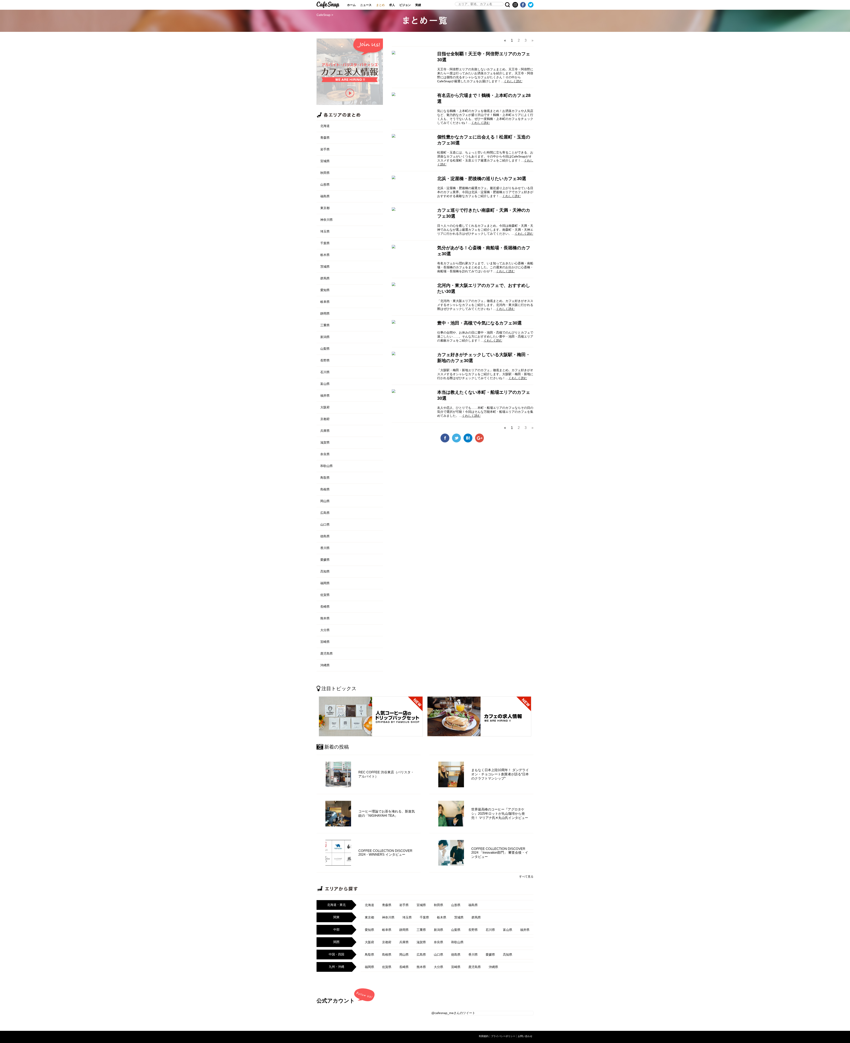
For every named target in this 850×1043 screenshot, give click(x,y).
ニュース (366, 5)
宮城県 (325, 161)
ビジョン (405, 5)
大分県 (325, 630)
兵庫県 (325, 430)
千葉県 (325, 243)
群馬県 (325, 278)
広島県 (325, 513)
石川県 (325, 372)
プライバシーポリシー (503, 1036)
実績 (418, 5)
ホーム (351, 5)
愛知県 (325, 290)
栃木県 (325, 255)
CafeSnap (328, 5)
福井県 (325, 395)
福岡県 (325, 583)
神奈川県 (326, 219)
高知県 (325, 571)
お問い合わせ (525, 1036)
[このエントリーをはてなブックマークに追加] (468, 440)
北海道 (325, 126)
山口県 (325, 524)
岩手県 (325, 149)
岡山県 (325, 501)
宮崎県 (325, 641)
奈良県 (325, 454)
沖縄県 (325, 665)
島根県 (325, 489)
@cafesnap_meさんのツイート (453, 1013)
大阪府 (325, 407)
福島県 (325, 196)
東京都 (325, 208)
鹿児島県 (326, 653)
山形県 (325, 184)
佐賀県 (325, 595)
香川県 (325, 548)
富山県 (325, 384)
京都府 (325, 419)
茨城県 (325, 266)
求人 (392, 5)
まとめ (380, 5)
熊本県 (325, 618)
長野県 (325, 360)
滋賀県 (325, 442)
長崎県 (325, 606)
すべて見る (526, 876)
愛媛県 (325, 559)
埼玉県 (325, 231)
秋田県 (325, 173)
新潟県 (325, 337)
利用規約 (484, 1036)
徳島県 (325, 536)
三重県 (325, 325)
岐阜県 (325, 301)
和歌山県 (326, 466)
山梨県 (325, 348)
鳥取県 (325, 477)
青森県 (325, 137)
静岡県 (325, 313)
